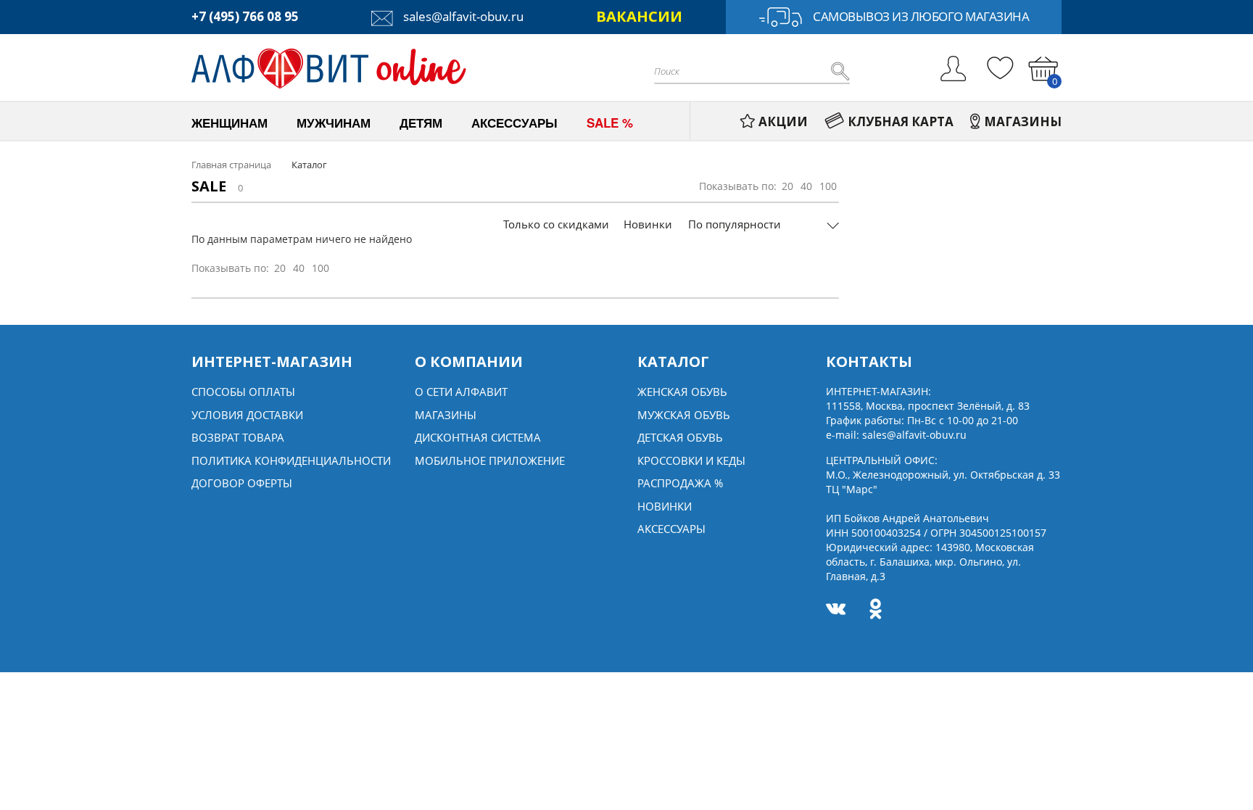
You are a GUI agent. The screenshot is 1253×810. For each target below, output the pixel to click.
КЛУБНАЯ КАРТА (901, 121)
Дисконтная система (478, 437)
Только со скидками (556, 224)
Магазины (445, 415)
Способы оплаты (243, 391)
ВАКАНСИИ (639, 16)
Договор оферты (241, 483)
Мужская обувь (683, 415)
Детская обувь (680, 437)
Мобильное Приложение (490, 460)
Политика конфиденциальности (291, 460)
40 (806, 186)
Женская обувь (682, 391)
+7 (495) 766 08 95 (245, 16)
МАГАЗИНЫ (1023, 121)
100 (828, 186)
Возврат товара (237, 437)
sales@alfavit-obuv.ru (462, 16)
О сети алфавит (461, 391)
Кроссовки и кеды (691, 460)
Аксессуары (671, 528)
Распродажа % (680, 483)
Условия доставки (247, 415)
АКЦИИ (783, 121)
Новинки (648, 224)
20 (787, 186)
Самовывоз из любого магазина (921, 16)
